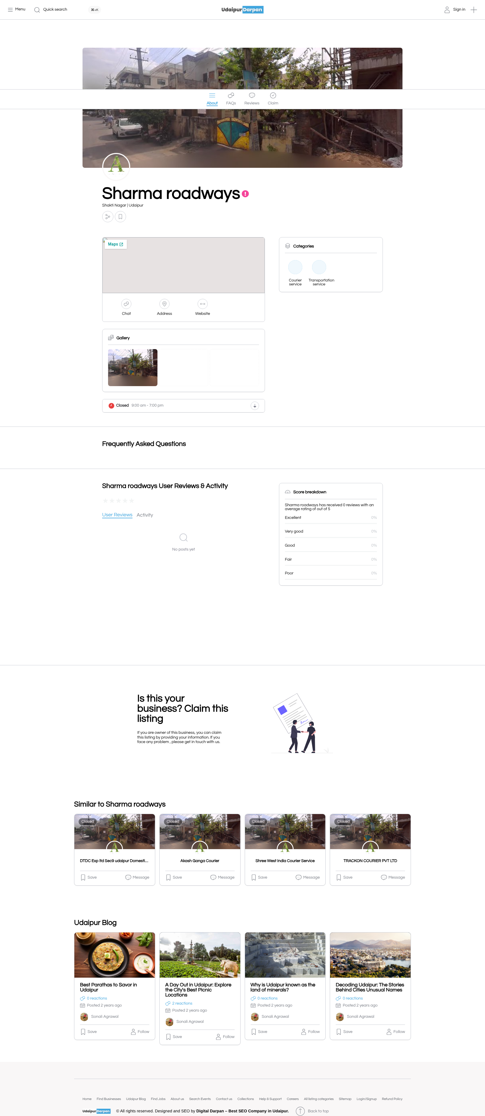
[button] (474, 10)
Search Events (200, 1099)
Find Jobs (158, 1099)
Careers (293, 1099)
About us (177, 1099)
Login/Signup (367, 1099)
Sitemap (345, 1099)
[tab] (117, 515)
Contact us (224, 1099)
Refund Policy (392, 1099)
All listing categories (319, 1099)
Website (202, 314)
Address (164, 314)
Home (87, 1099)
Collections (245, 1099)
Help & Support (270, 1099)
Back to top (318, 1111)
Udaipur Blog (136, 1099)
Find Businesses (109, 1099)
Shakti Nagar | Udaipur (122, 205)
